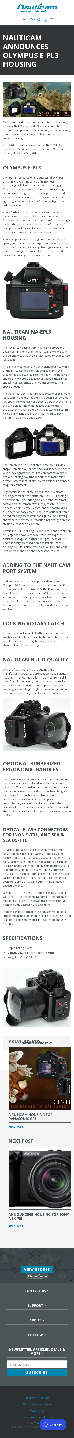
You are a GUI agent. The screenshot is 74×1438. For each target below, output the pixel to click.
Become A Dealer (37, 1398)
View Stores (37, 1269)
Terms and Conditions (37, 1417)
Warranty (37, 1411)
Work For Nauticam (37, 1404)
